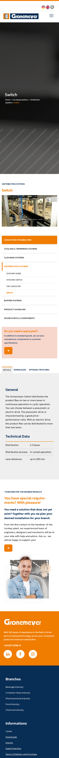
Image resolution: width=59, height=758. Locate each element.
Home (7, 99)
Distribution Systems (16, 266)
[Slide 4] (40, 219)
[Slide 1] (24, 219)
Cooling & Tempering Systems (20, 248)
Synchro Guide (13, 273)
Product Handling (15, 309)
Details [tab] (7, 369)
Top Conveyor (13, 286)
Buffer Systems (12, 300)
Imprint (9, 742)
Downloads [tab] (20, 369)
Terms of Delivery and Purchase (21, 754)
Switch (16, 102)
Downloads (11, 737)
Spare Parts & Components (19, 318)
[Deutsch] (43, 7)
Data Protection (13, 748)
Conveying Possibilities (17, 240)
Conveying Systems (20, 99)
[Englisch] (48, 7)
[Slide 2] (29, 219)
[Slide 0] (18, 219)
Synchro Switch (14, 279)
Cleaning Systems (14, 257)
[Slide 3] (35, 219)
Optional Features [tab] (39, 369)
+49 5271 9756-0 (12, 645)
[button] (4, 211)
